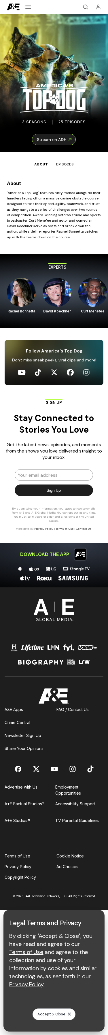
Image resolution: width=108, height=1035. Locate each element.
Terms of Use (17, 855)
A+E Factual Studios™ (25, 803)
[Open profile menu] (98, 7)
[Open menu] (28, 6)
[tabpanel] (54, 377)
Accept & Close (51, 1014)
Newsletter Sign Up (23, 735)
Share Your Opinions (24, 748)
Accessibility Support (75, 803)
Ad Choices (67, 866)
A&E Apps (14, 709)
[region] (54, 291)
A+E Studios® (17, 820)
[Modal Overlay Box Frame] (54, 467)
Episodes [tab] (65, 164)
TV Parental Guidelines (77, 820)
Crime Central (17, 722)
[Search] (85, 7)
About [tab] (41, 164)
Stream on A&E (51, 139)
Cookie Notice (70, 855)
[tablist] (54, 159)
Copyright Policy (20, 877)
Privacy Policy (18, 866)
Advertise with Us (21, 787)
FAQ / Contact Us (72, 709)
